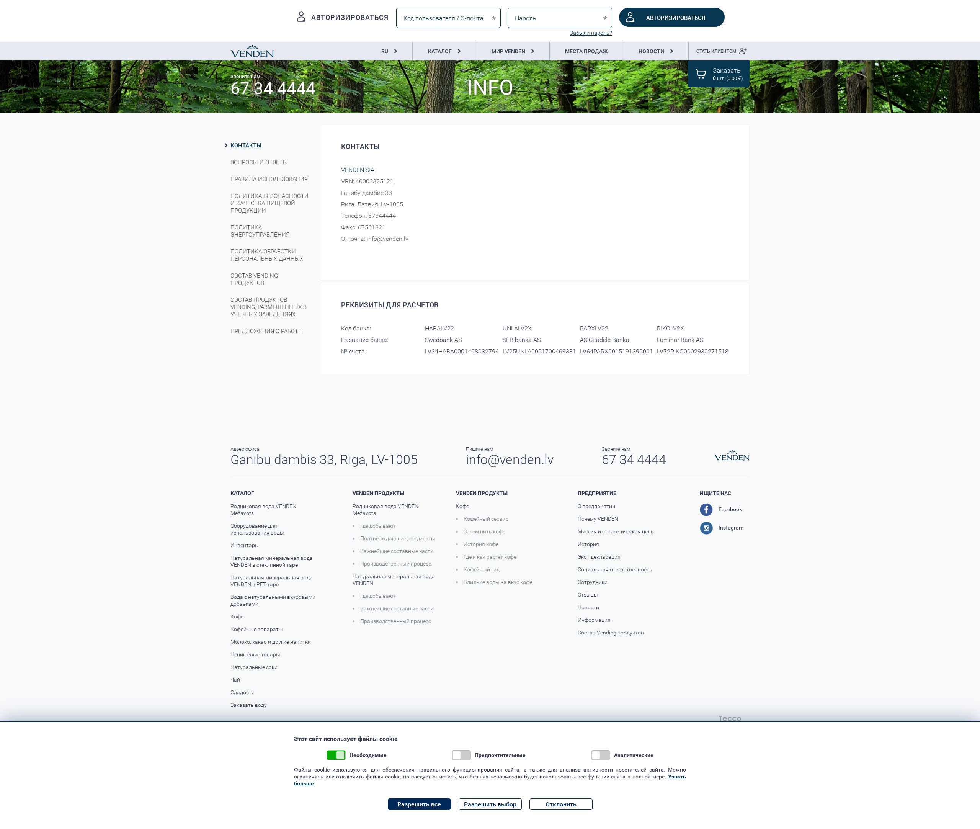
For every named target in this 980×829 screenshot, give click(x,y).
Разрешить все (419, 804)
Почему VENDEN (598, 518)
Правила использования (269, 179)
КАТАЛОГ (440, 51)
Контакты (245, 145)
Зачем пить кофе (484, 531)
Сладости (242, 692)
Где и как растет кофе (490, 556)
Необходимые (368, 755)
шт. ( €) (728, 74)
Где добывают (378, 525)
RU (384, 51)
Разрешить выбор (490, 804)
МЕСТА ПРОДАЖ (586, 51)
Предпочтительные (500, 755)
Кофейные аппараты (256, 629)
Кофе (236, 616)
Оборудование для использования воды (257, 529)
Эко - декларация (599, 556)
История (588, 544)
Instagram (731, 527)
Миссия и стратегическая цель (616, 531)
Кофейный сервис (486, 518)
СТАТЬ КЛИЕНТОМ (716, 51)
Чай (235, 679)
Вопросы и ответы (259, 162)
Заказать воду (248, 704)
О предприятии (596, 506)
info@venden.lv (510, 459)
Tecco (730, 718)
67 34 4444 (272, 88)
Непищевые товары (255, 654)
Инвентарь (244, 545)
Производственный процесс (395, 563)
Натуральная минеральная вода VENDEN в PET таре (271, 581)
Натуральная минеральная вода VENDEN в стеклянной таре (271, 561)
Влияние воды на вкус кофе (498, 582)
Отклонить (561, 804)
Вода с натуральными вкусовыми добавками (272, 600)
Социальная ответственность (615, 569)
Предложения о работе (266, 331)
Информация (594, 619)
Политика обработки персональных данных (266, 255)
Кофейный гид (482, 569)
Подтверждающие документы (397, 538)
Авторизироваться (675, 17)
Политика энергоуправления (259, 231)
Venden (252, 51)
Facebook (730, 509)
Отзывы (588, 594)
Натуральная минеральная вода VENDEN (394, 580)
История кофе (481, 544)
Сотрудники (593, 582)
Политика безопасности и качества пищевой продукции (269, 203)
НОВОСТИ (651, 51)
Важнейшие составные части (396, 551)
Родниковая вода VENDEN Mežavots (263, 510)
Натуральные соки (254, 667)
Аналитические (633, 755)
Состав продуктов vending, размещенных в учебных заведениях (268, 307)
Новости (588, 607)
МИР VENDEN (508, 51)
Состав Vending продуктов (254, 279)
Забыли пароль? (591, 32)
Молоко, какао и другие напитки (270, 641)
